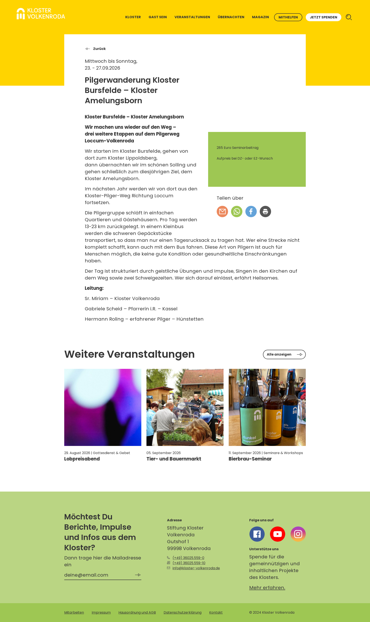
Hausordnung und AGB (137, 612)
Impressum (101, 612)
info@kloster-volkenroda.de (196, 568)
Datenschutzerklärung (182, 612)
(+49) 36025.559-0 (188, 557)
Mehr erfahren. (267, 587)
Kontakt (216, 612)
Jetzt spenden (323, 17)
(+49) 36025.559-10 (189, 563)
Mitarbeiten (74, 612)
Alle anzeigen (279, 354)
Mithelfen (288, 17)
